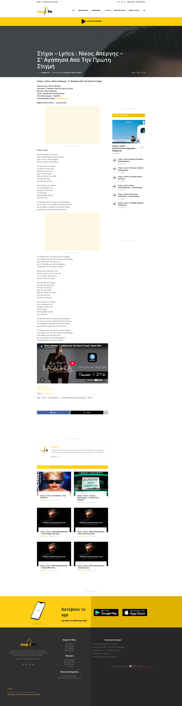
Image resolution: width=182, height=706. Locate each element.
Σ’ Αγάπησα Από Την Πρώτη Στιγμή (73, 397)
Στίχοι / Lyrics (69, 664)
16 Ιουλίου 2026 (91, 502)
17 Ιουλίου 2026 (54, 500)
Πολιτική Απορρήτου (69, 676)
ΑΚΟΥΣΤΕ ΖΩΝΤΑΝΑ (94, 21)
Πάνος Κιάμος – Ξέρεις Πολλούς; (105, 657)
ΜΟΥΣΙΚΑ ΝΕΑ (83, 10)
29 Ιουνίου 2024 (57, 72)
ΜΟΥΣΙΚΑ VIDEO (119, 10)
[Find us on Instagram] (119, 2)
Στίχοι (90, 397)
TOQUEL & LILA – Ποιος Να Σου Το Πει (107, 650)
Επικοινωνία (131, 2)
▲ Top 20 (107, 10)
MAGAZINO (96, 10)
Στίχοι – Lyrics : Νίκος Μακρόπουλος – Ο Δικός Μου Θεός (54, 567)
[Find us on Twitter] (122, 2)
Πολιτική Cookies (35, 694)
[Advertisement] (72, 125)
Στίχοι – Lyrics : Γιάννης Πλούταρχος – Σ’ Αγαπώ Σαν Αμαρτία (88, 498)
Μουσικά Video (69, 662)
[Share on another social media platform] (106, 412)
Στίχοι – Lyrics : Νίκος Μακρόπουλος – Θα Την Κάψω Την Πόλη (54, 533)
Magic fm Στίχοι (43, 387)
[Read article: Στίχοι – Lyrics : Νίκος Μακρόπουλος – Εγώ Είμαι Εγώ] (91, 554)
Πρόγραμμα (69, 644)
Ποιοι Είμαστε (140, 2)
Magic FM (46, 72)
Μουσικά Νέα (69, 660)
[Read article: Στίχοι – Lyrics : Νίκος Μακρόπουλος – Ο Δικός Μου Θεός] (54, 554)
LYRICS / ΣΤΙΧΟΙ (133, 10)
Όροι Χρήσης (11, 694)
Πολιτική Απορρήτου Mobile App (69, 678)
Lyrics (44, 397)
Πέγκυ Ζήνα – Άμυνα (101, 653)
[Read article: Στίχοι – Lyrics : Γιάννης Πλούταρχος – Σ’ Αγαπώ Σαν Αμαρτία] (91, 484)
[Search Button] (144, 10)
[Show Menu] (73, 10)
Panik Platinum (62, 98)
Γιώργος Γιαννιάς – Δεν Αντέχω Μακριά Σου (109, 647)
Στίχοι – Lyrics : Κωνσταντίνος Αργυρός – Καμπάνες (124, 148)
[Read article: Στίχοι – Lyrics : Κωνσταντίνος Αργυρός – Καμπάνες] (128, 131)
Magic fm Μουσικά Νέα (45, 389)
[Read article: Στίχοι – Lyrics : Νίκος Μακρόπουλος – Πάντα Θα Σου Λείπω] (91, 520)
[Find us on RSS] (124, 2)
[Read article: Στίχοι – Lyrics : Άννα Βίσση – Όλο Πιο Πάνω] (54, 484)
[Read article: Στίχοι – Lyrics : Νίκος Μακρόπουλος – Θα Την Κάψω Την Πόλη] (54, 520)
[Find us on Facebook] (117, 2)
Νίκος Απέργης (53, 397)
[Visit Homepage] (44, 10)
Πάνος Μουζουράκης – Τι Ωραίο (105, 644)
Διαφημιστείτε (69, 650)
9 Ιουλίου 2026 (54, 536)
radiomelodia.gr (47, 393)
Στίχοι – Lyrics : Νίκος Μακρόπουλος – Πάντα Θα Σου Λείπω (91, 533)
